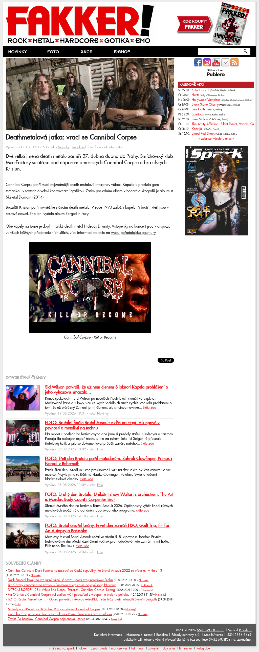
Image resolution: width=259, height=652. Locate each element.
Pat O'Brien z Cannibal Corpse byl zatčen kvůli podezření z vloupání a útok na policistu (69, 594)
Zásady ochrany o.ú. (185, 635)
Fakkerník (147, 585)
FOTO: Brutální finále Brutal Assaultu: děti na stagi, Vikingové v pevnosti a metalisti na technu (102, 425)
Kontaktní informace (108, 635)
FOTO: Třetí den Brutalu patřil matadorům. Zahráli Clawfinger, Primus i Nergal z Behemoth (108, 461)
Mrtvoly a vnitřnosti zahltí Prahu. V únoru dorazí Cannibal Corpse (54, 609)
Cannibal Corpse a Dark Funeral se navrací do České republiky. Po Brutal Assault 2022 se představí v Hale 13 (85, 570)
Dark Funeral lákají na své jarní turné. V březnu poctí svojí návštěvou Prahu (60, 580)
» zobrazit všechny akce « (216, 138)
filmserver (186, 648)
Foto (100, 449)
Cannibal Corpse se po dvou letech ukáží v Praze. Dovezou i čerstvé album (60, 614)
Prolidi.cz (245, 630)
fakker (82, 648)
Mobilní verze (213, 635)
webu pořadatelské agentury (133, 233)
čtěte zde (149, 408)
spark (71, 648)
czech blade (99, 648)
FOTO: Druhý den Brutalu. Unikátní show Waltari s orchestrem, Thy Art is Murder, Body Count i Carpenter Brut (109, 497)
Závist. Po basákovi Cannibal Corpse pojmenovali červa (46, 619)
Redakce (78, 147)
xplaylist (153, 648)
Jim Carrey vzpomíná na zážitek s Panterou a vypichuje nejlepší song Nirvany (62, 585)
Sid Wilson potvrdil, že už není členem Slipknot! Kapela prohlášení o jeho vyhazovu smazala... (106, 390)
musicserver (119, 648)
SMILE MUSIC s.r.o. (210, 630)
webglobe (203, 648)
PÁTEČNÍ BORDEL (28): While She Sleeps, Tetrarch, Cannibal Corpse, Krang (61, 590)
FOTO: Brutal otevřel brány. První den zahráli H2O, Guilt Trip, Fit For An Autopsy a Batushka (107, 528)
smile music (57, 648)
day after (169, 648)
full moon (137, 648)
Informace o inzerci (139, 635)
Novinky (63, 147)
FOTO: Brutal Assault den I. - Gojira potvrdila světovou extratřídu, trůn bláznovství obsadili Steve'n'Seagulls (82, 599)
